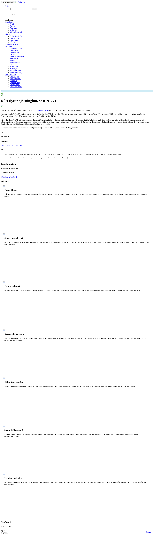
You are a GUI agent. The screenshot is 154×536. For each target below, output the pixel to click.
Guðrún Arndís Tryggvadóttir (11, 145)
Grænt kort (14, 40)
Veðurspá (13, 30)
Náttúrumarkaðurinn (17, 71)
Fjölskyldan (14, 50)
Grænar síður (14, 38)
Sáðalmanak (14, 58)
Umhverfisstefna (16, 87)
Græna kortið (10, 34)
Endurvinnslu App (16, 36)
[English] (12, 15)
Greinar (12, 26)
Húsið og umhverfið (17, 56)
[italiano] (18, 15)
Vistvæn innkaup (16, 73)
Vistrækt (13, 60)
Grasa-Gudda (15, 52)
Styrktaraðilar (15, 83)
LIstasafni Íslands (43, 110)
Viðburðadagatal (16, 32)
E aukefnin (14, 66)
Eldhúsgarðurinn (16, 48)
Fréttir (12, 24)
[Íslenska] (8, 15)
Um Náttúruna (10, 75)
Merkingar (13, 69)
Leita (7, 6)
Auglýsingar (14, 77)
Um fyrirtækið (15, 85)
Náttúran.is (20, 2)
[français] (21, 15)
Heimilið (8, 46)
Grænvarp (13, 28)
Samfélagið (9, 22)
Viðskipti (8, 64)
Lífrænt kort (14, 42)
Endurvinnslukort (11, 44)
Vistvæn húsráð (15, 62)
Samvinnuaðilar (15, 79)
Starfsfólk (13, 81)
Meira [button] (148, 532)
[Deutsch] (15, 15)
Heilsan (12, 54)
